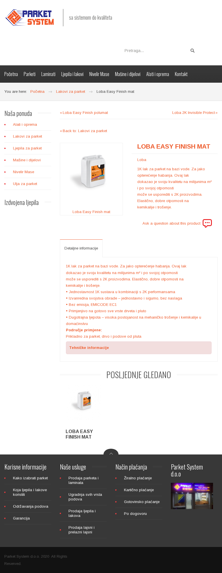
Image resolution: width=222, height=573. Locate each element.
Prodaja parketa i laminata (84, 480)
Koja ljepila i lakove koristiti (30, 492)
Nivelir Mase (23, 172)
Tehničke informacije (89, 347)
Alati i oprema (25, 124)
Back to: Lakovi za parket (85, 131)
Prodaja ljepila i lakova (82, 513)
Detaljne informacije (81, 248)
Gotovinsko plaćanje (142, 502)
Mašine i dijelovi (27, 160)
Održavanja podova (30, 506)
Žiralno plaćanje (138, 478)
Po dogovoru (135, 513)
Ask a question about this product (171, 223)
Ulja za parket (25, 184)
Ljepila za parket (27, 148)
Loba (141, 160)
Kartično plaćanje (139, 490)
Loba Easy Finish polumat (85, 112)
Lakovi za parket (27, 136)
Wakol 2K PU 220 (39, 261)
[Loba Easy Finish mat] (91, 174)
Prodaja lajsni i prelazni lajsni (82, 529)
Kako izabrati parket (30, 478)
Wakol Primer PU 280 (39, 322)
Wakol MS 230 (38, 383)
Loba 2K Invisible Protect (193, 112)
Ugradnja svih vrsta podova (85, 496)
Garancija (21, 518)
